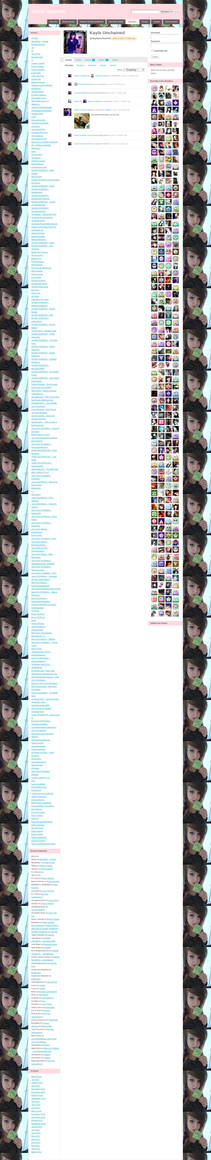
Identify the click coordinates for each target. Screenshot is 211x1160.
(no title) (34, 38)
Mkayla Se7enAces (39, 252)
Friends (89, 60)
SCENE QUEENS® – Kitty (42, 315)
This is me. (35, 54)
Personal (69, 65)
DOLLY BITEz (37, 816)
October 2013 (37, 1120)
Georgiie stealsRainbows (42, 822)
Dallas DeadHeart (38, 837)
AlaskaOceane (37, 92)
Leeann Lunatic (37, 63)
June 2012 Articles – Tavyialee (44, 576)
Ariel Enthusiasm (38, 746)
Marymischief (36, 765)
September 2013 (38, 1124)
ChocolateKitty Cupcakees (42, 806)
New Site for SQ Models (41, 709)
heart (33, 620)
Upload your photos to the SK (43, 227)
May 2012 (35, 1146)
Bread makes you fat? (40, 435)
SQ (32, 48)
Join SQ (54, 932)
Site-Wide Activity (116, 22)
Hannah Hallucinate (39, 287)
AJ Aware (35, 768)
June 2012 (35, 1142)
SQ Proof (35, 611)
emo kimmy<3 (47, 998)
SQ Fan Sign (36, 155)
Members (132, 22)
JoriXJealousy (37, 136)
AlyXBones (36, 89)
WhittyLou (35, 104)
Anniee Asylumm (38, 281)
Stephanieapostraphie (40, 740)
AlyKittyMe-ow (37, 230)
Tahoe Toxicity (37, 743)
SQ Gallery (35, 158)
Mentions (80, 65)
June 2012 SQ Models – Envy (43, 539)
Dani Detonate (37, 926)
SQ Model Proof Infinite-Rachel (44, 224)
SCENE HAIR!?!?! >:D (40, 778)
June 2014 (35, 1105)
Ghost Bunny (36, 809)
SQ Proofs (35, 183)
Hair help (35, 432)
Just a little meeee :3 (40, 101)
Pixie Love (35, 293)
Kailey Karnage (37, 825)
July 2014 (35, 1102)
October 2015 (37, 1083)
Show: (119, 70)
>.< (32, 491)
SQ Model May (37, 608)
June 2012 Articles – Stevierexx (44, 482)
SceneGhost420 (38, 129)
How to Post (50, 863)
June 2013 (35, 1133)
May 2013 (35, 1136)
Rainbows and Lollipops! (41, 85)
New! (33, 152)
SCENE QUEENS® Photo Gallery (45, 180)
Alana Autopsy (37, 164)
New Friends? (37, 57)
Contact (156, 22)
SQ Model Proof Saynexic (42, 218)
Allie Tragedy (36, 271)
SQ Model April (37, 712)
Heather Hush (37, 114)
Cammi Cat (36, 790)
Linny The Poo (37, 76)
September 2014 (38, 1099)
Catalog (47, 1055)
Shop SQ (53, 22)
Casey (34, 375)
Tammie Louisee (38, 161)
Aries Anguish (37, 274)
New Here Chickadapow (41, 633)
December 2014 (38, 1089)
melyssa (34, 1026)
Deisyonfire (36, 759)
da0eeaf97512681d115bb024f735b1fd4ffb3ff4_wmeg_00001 (57, 589)
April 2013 (35, 1139)
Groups (103, 60)
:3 (32, 60)
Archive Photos (37, 624)
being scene (36, 649)
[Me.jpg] (82, 121)
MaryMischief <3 (38, 636)
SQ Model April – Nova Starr (43, 671)
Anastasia (35, 126)
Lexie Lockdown (38, 784)
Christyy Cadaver (38, 95)
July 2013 (35, 1130)
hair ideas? (36, 494)
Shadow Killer (37, 630)
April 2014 (35, 1108)
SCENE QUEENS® (48, 11)
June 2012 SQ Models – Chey (44, 573)
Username (155, 33)
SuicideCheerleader (39, 123)
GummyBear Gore (38, 787)
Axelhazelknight (38, 44)
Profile (78, 60)
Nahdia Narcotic (38, 236)
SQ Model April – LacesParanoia (45, 699)
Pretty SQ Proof (37, 614)
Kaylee (76, 101)
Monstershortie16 (38, 762)
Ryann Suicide (37, 67)
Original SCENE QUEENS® (91, 22)
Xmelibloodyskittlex (39, 724)
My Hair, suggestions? (40, 579)
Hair (33, 781)
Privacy (145, 22)
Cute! (33, 117)
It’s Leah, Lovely (38, 812)
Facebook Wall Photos (40, 721)
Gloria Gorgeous (38, 627)
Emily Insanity (37, 831)
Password (155, 41)
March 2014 (36, 1111)
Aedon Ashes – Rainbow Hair (43, 331)
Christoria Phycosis (39, 133)
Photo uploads (68, 22)
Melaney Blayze (38, 82)
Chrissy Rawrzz (37, 800)
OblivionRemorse (38, 240)
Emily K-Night (37, 834)
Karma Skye (36, 485)
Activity (68, 60)
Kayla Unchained (107, 32)
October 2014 (37, 1095)
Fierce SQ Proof (38, 617)
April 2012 (35, 1149)
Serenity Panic (37, 828)
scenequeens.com (39, 139)
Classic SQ (36, 79)
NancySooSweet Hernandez (43, 844)
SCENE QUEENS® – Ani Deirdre (45, 372)
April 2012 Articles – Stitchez (43, 639)
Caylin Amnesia (37, 70)
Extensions (36, 488)
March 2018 (36, 1076)
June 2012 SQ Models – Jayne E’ (45, 428)
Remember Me (160, 51)
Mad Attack (35, 148)
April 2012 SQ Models (40, 771)
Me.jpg (108, 110)
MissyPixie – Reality (39, 41)
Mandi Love (36, 259)
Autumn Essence (38, 841)
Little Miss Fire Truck (40, 299)
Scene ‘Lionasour (38, 797)
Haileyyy (35, 819)
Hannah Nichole (38, 120)
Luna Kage (36, 73)
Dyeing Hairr (36, 535)
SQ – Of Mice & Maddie (41, 145)
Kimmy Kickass (37, 262)
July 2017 (35, 1080)
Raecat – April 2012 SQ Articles (44, 683)
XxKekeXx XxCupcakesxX (42, 794)
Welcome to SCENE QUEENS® (44, 142)
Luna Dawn (36, 277)
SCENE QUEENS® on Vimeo (43, 605)
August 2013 (36, 1127)
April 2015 (35, 1086)
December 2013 (38, 1114)
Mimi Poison (36, 177)
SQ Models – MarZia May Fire (43, 214)
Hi (32, 51)
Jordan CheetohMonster (41, 107)
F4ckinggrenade (38, 749)
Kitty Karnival (36, 265)
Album (115, 60)
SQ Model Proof (38, 221)
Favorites (92, 65)
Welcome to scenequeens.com (44, 674)
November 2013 (38, 1117)
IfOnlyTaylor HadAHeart (41, 803)
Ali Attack (35, 296)
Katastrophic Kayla (39, 284)
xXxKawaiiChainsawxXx (41, 111)
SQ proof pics (37, 255)
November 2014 (38, 1092)
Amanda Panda (37, 233)
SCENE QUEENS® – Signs (42, 243)
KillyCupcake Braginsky (41, 268)
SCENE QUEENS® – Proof (42, 186)
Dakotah (34, 775)
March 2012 (36, 1152)
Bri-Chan (35, 290)
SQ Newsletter (171, 22)
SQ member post (38, 98)
